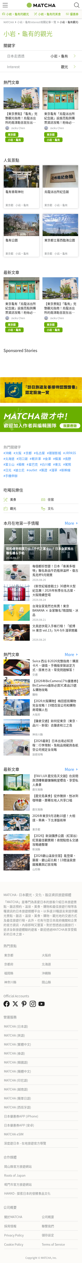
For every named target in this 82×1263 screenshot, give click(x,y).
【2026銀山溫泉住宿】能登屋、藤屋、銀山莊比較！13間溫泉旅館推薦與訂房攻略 (54, 859)
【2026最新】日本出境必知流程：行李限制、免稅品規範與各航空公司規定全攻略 (55, 745)
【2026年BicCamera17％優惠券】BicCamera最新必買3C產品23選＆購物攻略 (55, 685)
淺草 (54, 469)
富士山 (9, 464)
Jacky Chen (18, 128)
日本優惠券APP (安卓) (19, 1125)
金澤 (48, 458)
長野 (68, 458)
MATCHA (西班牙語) (17, 1107)
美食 (13, 499)
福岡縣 (8, 973)
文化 (51, 508)
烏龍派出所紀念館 (56, 191)
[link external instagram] (34, 1005)
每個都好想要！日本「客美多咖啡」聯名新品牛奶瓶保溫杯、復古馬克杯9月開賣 (55, 570)
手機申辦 (11, 475)
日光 (8, 469)
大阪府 (46, 955)
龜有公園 (11, 240)
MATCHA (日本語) (16, 1026)
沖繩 (8, 452)
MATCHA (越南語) (16, 1089)
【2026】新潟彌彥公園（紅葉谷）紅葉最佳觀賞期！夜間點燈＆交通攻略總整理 (55, 840)
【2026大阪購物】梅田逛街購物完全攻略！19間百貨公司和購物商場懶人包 (54, 705)
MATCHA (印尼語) (16, 1080)
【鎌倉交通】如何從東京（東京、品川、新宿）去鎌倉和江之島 (55, 723)
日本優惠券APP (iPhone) (21, 1116)
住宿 (51, 499)
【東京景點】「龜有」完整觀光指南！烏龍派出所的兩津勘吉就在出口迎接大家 (21, 120)
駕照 (68, 464)
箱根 (21, 464)
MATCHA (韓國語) (16, 1062)
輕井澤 (36, 458)
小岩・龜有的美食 (49, 14)
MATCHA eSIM (13, 1134)
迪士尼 (19, 469)
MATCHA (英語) (14, 1035)
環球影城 (55, 452)
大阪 (18, 452)
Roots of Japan (15, 1175)
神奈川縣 (10, 982)
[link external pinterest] (25, 1005)
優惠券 (74, 14)
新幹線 (65, 469)
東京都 (8, 955)
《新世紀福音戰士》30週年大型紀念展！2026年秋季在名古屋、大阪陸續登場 (54, 590)
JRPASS (70, 452)
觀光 (13, 508)
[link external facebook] (7, 1005)
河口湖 (23, 458)
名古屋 (40, 452)
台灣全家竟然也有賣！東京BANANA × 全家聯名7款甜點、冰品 (55, 610)
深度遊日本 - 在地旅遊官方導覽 (25, 1143)
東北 (58, 464)
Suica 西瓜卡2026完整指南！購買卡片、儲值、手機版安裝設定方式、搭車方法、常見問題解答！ (55, 665)
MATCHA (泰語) (14, 1053)
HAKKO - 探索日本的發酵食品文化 (27, 1193)
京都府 (8, 964)
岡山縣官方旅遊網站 (18, 1166)
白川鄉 (46, 464)
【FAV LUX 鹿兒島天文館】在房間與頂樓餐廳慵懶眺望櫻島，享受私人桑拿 (55, 780)
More (70, 523)
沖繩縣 (46, 973)
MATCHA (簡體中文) (17, 1071)
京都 (28, 452)
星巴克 (33, 464)
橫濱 (58, 458)
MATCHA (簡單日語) (17, 1098)
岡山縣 (46, 982)
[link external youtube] (42, 1005)
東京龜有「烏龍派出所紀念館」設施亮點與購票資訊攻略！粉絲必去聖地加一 (59, 120)
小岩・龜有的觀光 (17, 14)
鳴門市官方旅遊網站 (18, 1184)
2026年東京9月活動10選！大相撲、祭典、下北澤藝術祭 (53, 817)
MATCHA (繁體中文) (17, 1044)
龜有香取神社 (14, 191)
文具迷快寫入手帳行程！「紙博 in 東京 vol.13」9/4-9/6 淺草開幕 (54, 628)
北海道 (9, 458)
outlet (33, 469)
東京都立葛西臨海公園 (59, 240)
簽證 (44, 469)
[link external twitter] (16, 1005)
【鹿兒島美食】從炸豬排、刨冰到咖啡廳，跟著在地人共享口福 (55, 797)
